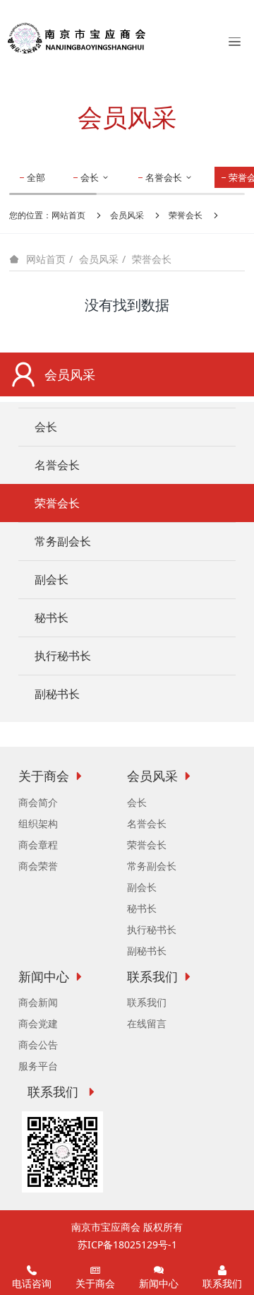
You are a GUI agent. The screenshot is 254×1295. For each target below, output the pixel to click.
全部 (36, 177)
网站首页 (68, 215)
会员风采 (127, 215)
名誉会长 (164, 177)
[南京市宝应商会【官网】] (76, 37)
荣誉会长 (185, 215)
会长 (90, 177)
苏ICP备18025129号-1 (127, 1244)
